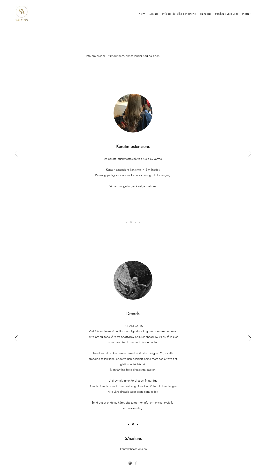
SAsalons (133, 438)
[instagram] (130, 463)
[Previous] (16, 154)
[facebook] (136, 463)
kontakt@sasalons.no (133, 449)
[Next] (249, 154)
